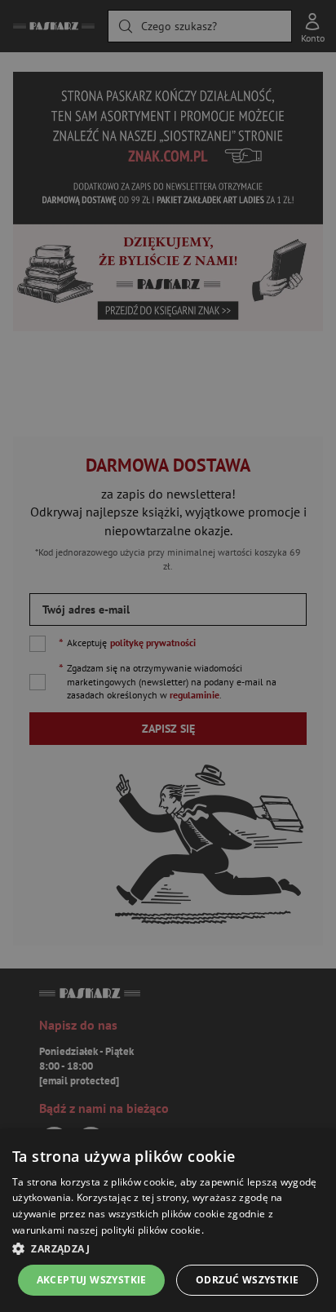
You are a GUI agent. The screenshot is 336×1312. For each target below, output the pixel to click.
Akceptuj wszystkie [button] (92, 1280)
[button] (168, 1248)
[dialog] (168, 1220)
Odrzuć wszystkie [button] (247, 1280)
